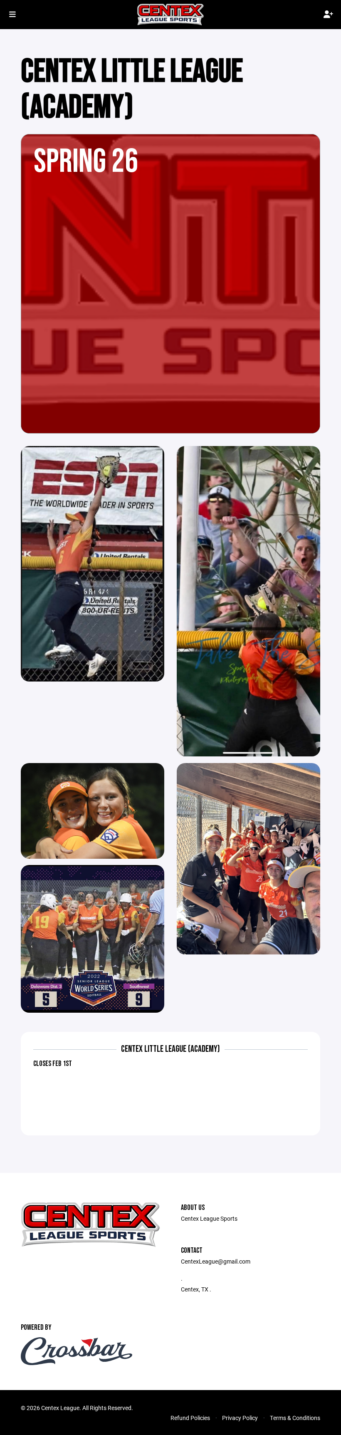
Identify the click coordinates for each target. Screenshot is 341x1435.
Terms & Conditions (295, 1418)
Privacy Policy (240, 1418)
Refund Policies (190, 1418)
